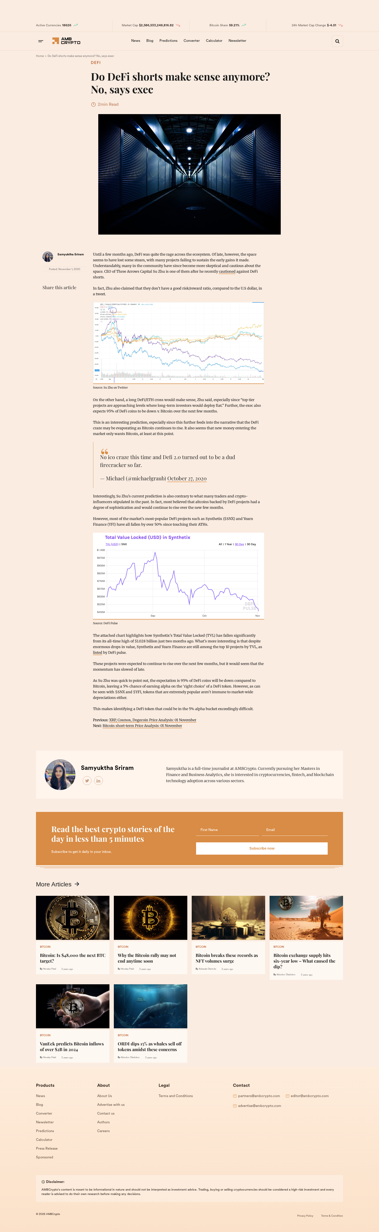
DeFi (96, 63)
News (135, 41)
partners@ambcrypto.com (259, 1096)
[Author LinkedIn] (98, 780)
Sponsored (44, 1157)
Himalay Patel (49, 969)
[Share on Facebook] (47, 298)
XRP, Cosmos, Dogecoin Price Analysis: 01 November (152, 720)
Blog (149, 41)
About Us (104, 1096)
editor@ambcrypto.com (310, 1096)
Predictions (168, 41)
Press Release (47, 1149)
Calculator (214, 41)
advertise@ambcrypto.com (259, 1106)
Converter (192, 41)
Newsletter (237, 41)
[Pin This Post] (66, 298)
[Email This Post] (76, 298)
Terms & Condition (332, 1216)
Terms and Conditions (176, 1096)
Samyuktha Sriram (70, 254)
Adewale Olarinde (207, 969)
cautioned (227, 271)
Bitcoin (45, 947)
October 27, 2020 (187, 478)
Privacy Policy (305, 1216)
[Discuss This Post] (47, 308)
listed (97, 652)
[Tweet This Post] (56, 298)
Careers (103, 1131)
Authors (103, 1122)
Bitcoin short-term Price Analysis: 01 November (142, 725)
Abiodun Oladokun (286, 975)
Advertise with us (111, 1105)
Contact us (105, 1113)
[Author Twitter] (87, 780)
